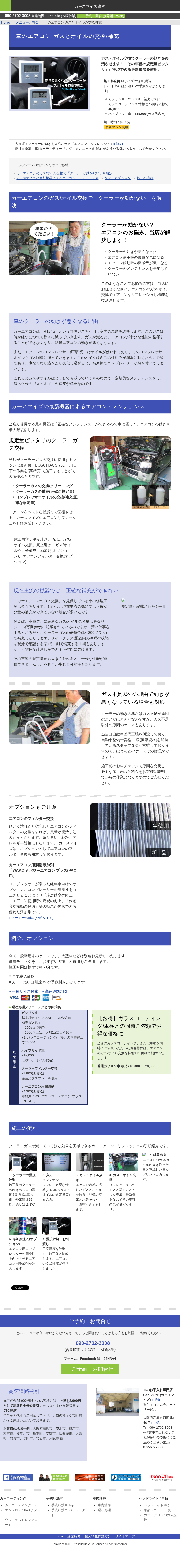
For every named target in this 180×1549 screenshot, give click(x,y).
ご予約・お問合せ (92, 1369)
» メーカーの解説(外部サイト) (31, 918)
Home (5, 22)
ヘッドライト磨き (157, 1505)
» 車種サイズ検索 (23, 991)
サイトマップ (125, 1536)
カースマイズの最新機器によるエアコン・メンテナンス (57, 178)
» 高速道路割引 (55, 991)
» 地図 (155, 1422)
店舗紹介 (74, 1536)
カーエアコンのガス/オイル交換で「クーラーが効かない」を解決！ (66, 173)
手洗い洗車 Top (62, 1505)
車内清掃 (104, 1505)
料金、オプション (118, 178)
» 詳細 (118, 144)
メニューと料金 (27, 22)
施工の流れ (145, 178)
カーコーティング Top (21, 1505)
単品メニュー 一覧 (157, 1510)
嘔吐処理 (104, 1510)
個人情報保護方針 (98, 1536)
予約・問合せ (104, 16)
